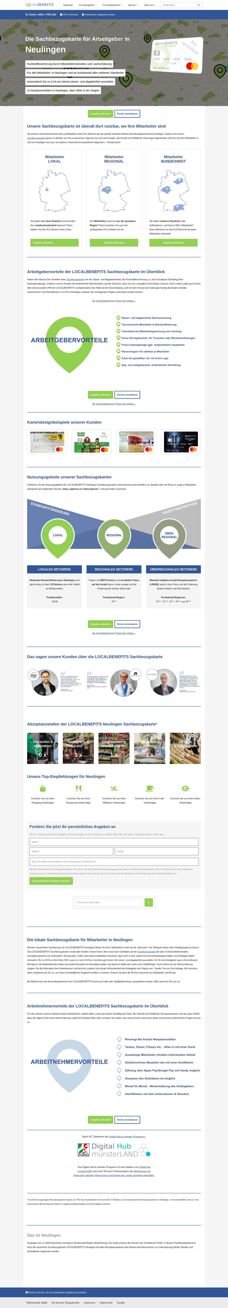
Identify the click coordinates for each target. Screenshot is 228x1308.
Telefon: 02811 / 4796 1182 (42, 14)
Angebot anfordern (100, 113)
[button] (95, 5)
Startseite (68, 5)
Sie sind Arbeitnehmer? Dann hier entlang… (114, 300)
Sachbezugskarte (36, 138)
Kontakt (121, 1302)
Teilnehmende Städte (36, 1302)
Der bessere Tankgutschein (65, 1302)
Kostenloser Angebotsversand (99, 14)
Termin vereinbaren (127, 113)
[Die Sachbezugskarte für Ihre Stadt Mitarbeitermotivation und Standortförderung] (40, 5)
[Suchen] (198, 5)
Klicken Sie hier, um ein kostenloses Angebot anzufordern (57, 1292)
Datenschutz (106, 1302)
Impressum (89, 1302)
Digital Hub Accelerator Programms (127, 1136)
